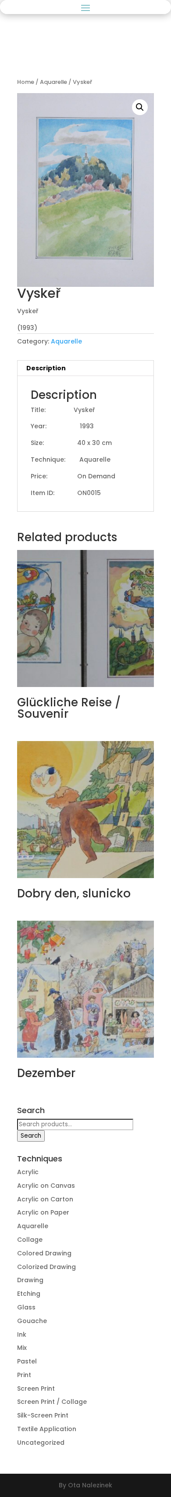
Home (25, 82)
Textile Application (46, 1429)
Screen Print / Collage (52, 1401)
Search (31, 1136)
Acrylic (28, 1172)
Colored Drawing (44, 1253)
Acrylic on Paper (43, 1212)
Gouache (32, 1320)
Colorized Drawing (46, 1266)
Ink (21, 1334)
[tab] (85, 368)
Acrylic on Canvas (46, 1185)
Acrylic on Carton (45, 1199)
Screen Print (36, 1388)
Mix (22, 1347)
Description (46, 368)
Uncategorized (40, 1442)
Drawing (30, 1280)
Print (24, 1374)
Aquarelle (53, 82)
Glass (26, 1307)
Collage (30, 1239)
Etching (28, 1293)
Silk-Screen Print (42, 1415)
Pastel (27, 1361)
